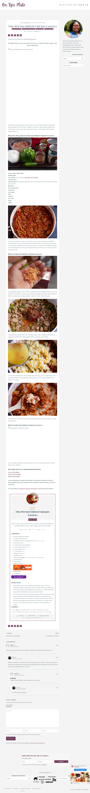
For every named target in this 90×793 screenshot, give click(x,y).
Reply (57, 645)
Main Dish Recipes (39, 28)
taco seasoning (21, 557)
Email (26, 730)
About (63, 4)
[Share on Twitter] (21, 35)
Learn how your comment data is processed (34, 743)
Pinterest (23, 488)
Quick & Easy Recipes (48, 28)
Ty (26, 31)
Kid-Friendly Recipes (16, 28)
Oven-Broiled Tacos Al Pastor (52, 635)
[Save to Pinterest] (9, 35)
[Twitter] (85, 5)
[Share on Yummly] (12, 35)
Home (60, 4)
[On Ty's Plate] (13, 5)
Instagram (28, 488)
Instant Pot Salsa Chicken (14, 476)
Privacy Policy (7, 788)
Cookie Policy (15, 788)
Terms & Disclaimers (36, 788)
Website (45, 730)
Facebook (33, 488)
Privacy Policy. (44, 764)
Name (8, 730)
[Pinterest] (83, 5)
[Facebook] (79, 5)
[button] (30, 507)
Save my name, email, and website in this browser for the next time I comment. (23, 734)
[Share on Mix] (15, 35)
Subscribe (61, 761)
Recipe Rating (9, 705)
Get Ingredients (18, 577)
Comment (9, 710)
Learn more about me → (78, 54)
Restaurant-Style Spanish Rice (13, 635)
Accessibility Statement (25, 788)
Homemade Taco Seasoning (31, 177)
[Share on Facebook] (18, 35)
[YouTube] (88, 5)
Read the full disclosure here (30, 39)
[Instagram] (81, 5)
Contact (75, 4)
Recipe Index (69, 4)
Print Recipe (33, 519)
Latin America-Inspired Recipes (28, 28)
